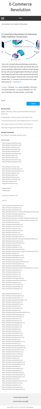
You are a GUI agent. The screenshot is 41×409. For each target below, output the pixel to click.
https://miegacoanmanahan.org (12, 293)
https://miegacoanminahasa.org (12, 270)
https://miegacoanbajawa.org (11, 310)
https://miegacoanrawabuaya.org (12, 241)
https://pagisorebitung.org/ (11, 147)
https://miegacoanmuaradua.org (12, 259)
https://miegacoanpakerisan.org (12, 383)
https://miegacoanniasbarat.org (12, 325)
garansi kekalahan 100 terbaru (28, 87)
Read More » (17, 82)
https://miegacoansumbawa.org (12, 356)
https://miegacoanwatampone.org (13, 350)
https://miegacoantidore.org (11, 220)
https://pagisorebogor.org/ (10, 167)
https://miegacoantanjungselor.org (13, 264)
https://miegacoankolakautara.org (13, 255)
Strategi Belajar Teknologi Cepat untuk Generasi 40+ (17, 117)
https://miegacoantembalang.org (12, 286)
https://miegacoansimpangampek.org (14, 347)
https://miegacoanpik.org (30, 251)
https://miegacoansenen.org (11, 232)
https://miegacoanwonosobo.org (12, 226)
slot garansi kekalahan (8, 89)
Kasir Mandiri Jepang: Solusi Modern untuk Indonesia (17, 124)
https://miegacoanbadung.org (11, 329)
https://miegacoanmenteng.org (12, 251)
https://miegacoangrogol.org (11, 245)
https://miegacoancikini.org (28, 239)
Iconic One (10, 407)
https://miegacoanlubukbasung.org (13, 257)
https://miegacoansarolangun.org (12, 368)
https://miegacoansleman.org (11, 274)
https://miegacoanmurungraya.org (13, 316)
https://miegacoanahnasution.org (12, 205)
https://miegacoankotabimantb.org (13, 236)
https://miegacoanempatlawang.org (13, 345)
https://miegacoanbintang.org (11, 306)
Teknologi (11, 87)
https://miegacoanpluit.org (10, 253)
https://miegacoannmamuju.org (12, 321)
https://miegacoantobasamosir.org (13, 337)
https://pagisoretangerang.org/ (12, 169)
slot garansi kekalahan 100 (24, 89)
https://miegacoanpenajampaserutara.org (15, 261)
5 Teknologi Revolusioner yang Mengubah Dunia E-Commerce (19, 120)
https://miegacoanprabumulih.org (12, 216)
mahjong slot (6, 190)
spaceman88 (29, 92)
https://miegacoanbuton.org (11, 339)
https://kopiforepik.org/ (9, 155)
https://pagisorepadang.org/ (11, 149)
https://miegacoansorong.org (29, 268)
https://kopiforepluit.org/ (10, 157)
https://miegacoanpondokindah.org (13, 243)
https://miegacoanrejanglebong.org (13, 341)
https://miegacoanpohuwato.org (12, 298)
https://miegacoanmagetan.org (12, 327)
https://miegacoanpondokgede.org (13, 249)
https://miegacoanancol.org (10, 379)
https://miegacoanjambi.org (11, 268)
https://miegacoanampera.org (11, 228)
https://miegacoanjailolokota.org (12, 360)
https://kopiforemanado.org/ (11, 179)
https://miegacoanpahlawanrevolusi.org (14, 381)
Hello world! (22, 135)
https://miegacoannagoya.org (11, 276)
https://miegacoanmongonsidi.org (13, 278)
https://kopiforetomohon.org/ (11, 159)
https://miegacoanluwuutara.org (12, 335)
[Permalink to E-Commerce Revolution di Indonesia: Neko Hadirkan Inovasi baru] (20, 59)
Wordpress (30, 407)
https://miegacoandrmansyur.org (12, 387)
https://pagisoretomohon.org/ (11, 145)
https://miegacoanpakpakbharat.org (13, 364)
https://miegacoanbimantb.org (11, 318)
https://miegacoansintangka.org (12, 308)
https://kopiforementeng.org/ (11, 153)
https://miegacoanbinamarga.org (12, 230)
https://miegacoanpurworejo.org (12, 354)
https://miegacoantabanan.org (11, 331)
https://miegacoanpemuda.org (11, 210)
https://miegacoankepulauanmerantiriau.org (16, 312)
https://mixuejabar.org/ (9, 181)
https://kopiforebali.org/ (10, 175)
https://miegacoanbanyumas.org (12, 302)
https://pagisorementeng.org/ (11, 143)
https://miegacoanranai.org (10, 222)
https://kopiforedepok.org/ (10, 173)
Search (3, 100)
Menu (20, 18)
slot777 (4, 200)
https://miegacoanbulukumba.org (12, 304)
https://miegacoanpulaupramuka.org (13, 214)
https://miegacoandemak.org (11, 366)
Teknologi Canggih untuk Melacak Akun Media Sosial (16, 127)
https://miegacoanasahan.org (11, 343)
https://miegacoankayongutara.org (13, 296)
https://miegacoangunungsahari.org (13, 377)
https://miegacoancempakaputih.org (13, 374)
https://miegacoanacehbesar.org (12, 333)
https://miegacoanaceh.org (28, 220)
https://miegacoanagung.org (29, 218)
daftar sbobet (6, 188)
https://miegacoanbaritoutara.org (12, 352)
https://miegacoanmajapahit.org (12, 288)
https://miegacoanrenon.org (11, 212)
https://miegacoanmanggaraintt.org (13, 323)
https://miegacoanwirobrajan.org (12, 284)
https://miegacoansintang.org (29, 212)
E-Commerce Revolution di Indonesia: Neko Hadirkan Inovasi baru (19, 35)
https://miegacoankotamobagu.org (13, 314)
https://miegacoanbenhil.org (11, 239)
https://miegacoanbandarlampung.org (14, 266)
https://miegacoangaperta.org (11, 282)
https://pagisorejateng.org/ (11, 151)
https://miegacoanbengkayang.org (13, 372)
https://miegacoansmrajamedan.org (13, 389)
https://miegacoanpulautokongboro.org (14, 300)
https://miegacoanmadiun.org (11, 385)
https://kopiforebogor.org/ (10, 177)
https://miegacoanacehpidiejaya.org (13, 362)
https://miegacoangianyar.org (11, 272)
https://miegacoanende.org (10, 218)
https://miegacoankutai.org (10, 358)
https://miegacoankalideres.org (12, 247)
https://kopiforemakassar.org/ (11, 161)
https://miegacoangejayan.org (11, 207)
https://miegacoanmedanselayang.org (14, 280)
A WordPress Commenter (9, 135)
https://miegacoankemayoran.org (12, 234)
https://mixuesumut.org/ (10, 183)
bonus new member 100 (10, 195)
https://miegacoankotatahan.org (12, 224)
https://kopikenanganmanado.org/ (13, 171)
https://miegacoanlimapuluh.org (12, 370)
